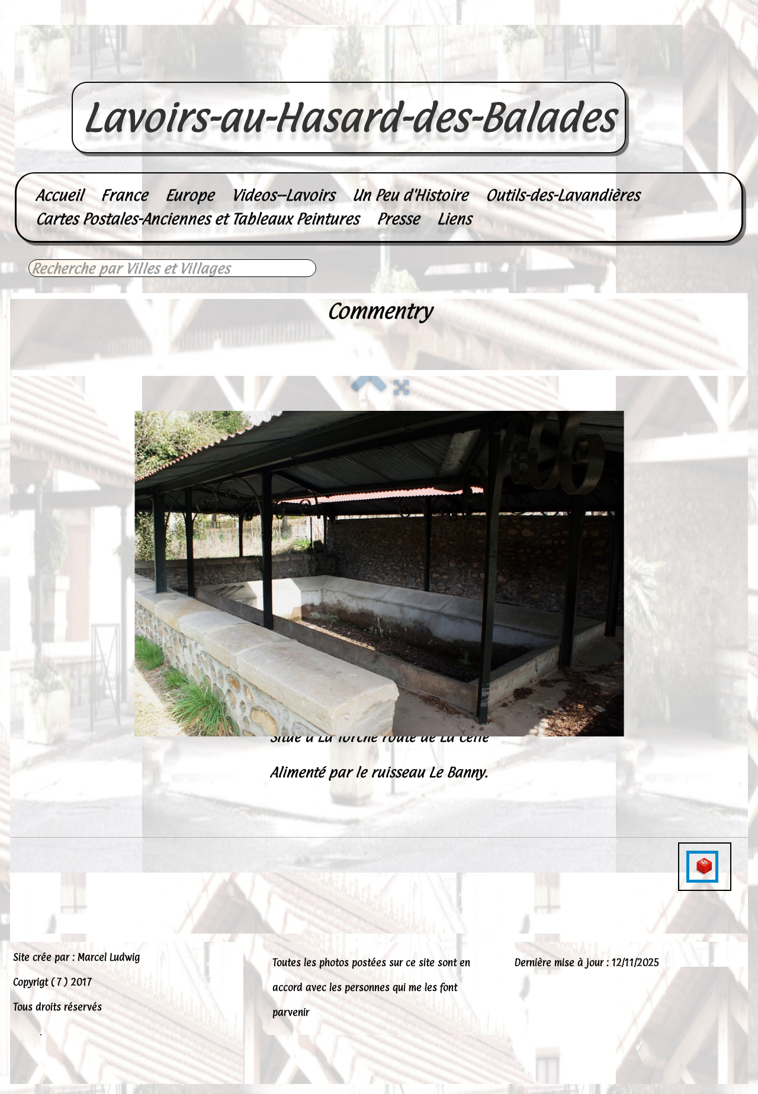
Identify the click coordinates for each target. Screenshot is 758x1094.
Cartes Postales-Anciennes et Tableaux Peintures (197, 219)
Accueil (59, 195)
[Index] (368, 386)
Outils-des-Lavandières (563, 195)
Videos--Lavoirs (283, 195)
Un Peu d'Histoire (410, 195)
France (124, 195)
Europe (189, 195)
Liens (454, 219)
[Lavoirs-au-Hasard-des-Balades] (349, 69)
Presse (398, 219)
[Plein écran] (401, 386)
